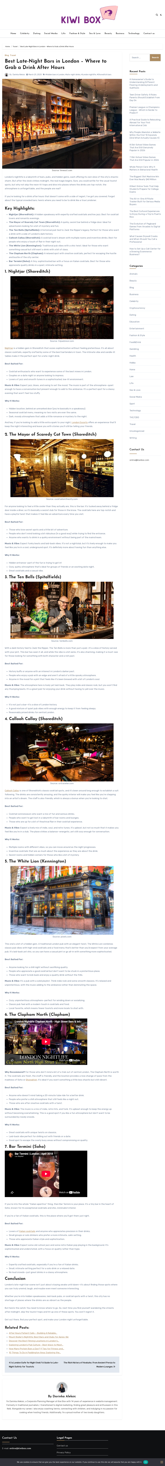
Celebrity (24, 33)
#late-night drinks (72, 74)
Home (13, 33)
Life (63, 33)
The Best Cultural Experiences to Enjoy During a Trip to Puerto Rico (145, 214)
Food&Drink (135, 342)
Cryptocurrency (137, 308)
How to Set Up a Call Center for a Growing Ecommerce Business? (145, 252)
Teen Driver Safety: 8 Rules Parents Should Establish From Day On (145, 97)
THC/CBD (134, 417)
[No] (161, 1462)
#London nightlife (88, 74)
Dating (36, 33)
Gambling (134, 349)
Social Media (50, 33)
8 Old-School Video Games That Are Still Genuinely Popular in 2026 (143, 147)
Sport (132, 404)
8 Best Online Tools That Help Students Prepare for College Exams (144, 189)
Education (135, 322)
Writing (133, 438)
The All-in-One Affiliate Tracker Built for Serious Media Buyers (145, 202)
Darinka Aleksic (19, 74)
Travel (13, 55)
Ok (146, 1462)
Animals (133, 274)
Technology (134, 33)
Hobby (133, 363)
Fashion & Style (77, 33)
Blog (7, 55)
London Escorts (80, 422)
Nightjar (9, 348)
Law (132, 376)
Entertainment (137, 328)
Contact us (149, 33)
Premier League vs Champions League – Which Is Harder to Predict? (144, 110)
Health (133, 356)
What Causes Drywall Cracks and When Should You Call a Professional (144, 239)
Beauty (108, 33)
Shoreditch (31, 1079)
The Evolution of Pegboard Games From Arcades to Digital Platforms (145, 227)
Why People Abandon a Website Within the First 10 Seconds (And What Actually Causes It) (145, 135)
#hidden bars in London (54, 74)
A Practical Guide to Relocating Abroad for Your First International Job (145, 122)
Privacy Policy (64, 1452)
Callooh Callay (12, 790)
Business (120, 33)
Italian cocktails (27, 1231)
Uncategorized (137, 431)
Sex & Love (95, 33)
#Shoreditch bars (104, 74)
